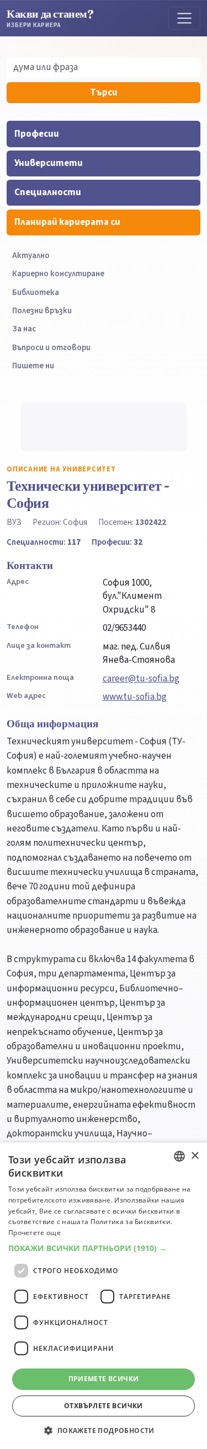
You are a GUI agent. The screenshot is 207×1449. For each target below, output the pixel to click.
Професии (36, 134)
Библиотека (35, 292)
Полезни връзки (42, 310)
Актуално (31, 255)
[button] (103, 1248)
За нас (24, 329)
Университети (48, 163)
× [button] (194, 1156)
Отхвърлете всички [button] (103, 1405)
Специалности (47, 192)
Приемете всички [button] (103, 1378)
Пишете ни (33, 366)
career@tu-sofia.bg (141, 678)
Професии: (117, 542)
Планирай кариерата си (67, 222)
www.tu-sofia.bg (135, 697)
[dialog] (103, 1295)
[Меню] (184, 18)
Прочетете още (34, 1232)
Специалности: (44, 542)
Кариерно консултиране (58, 274)
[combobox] (179, 1156)
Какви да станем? (50, 18)
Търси (104, 92)
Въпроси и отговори (51, 347)
